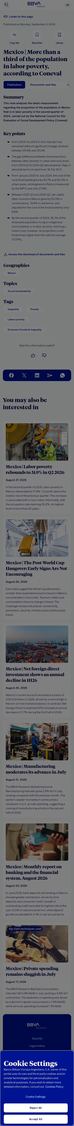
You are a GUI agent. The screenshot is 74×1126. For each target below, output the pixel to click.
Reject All (36, 1108)
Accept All (35, 1119)
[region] (37, 1088)
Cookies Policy (54, 1086)
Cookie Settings (35, 1096)
